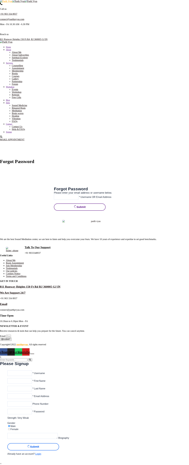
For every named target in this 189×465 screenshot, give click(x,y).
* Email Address (40, 396)
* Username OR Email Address (94, 197)
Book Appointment (15, 263)
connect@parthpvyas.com (12, 19)
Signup (9, 132)
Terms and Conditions (16, 276)
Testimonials (17, 60)
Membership (17, 71)
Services (9, 63)
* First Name (38, 381)
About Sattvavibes (20, 55)
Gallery (15, 79)
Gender (11, 423)
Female (14, 429)
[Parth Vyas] (6, 1)
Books (15, 73)
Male (13, 426)
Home (8, 47)
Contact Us (17, 126)
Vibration (16, 118)
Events (15, 89)
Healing (15, 116)
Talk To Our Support (37, 247)
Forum (15, 84)
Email (3, 304)
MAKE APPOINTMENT (12, 139)
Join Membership (14, 265)
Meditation (17, 110)
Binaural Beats (19, 108)
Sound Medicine (19, 105)
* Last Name (38, 388)
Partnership (17, 81)
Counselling (17, 65)
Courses (15, 76)
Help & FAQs (18, 129)
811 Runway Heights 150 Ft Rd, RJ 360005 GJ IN (24, 39)
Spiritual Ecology (20, 57)
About (8, 50)
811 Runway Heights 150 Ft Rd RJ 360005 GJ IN (30, 286)
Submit (81, 207)
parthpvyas (22, 344)
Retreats (15, 94)
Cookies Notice (13, 273)
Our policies (11, 271)
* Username (38, 373)
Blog (8, 100)
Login (38, 454)
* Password (38, 411)
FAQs (14, 121)
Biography (63, 438)
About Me (16, 52)
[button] (1, 463)
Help (8, 103)
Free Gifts (16, 97)
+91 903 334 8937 (8, 14)
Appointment (18, 68)
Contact (9, 124)
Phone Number (40, 404)
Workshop (10, 87)
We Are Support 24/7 (13, 292)
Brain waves (17, 113)
